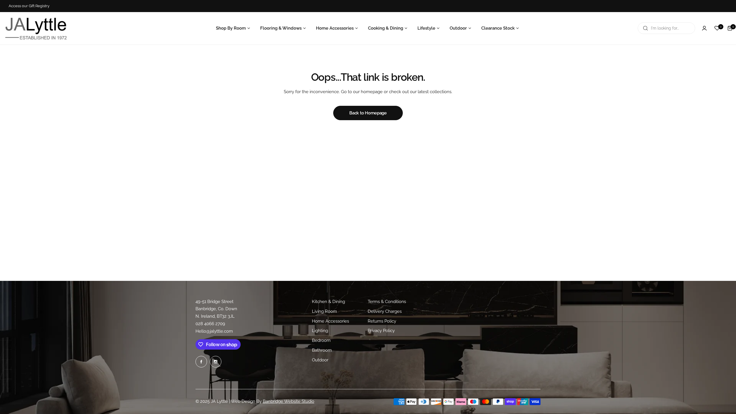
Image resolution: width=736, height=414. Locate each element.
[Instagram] (215, 361)
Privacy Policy (381, 330)
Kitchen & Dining (328, 301)
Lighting (320, 330)
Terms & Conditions (387, 301)
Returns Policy (382, 320)
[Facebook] (201, 361)
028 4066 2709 (210, 323)
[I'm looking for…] (645, 28)
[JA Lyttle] (36, 28)
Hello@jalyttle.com (214, 331)
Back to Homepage (367, 113)
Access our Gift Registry (29, 6)
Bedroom (321, 340)
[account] (704, 28)
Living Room (324, 311)
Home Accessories (330, 320)
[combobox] (666, 28)
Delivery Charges (385, 311)
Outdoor (320, 359)
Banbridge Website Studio (288, 401)
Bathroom (322, 349)
